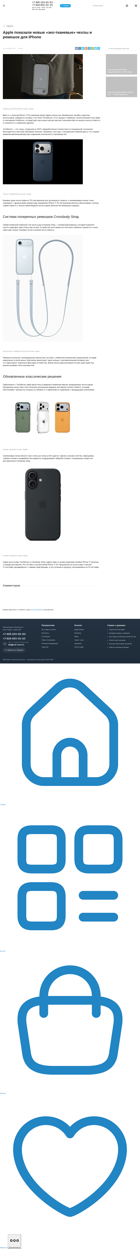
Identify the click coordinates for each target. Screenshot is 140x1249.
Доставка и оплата (49, 629)
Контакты (45, 633)
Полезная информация (50, 643)
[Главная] (4, 26)
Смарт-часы (79, 640)
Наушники (78, 643)
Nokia (76, 636)
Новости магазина (48, 640)
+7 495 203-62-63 (42, 2)
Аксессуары (79, 647)
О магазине (46, 636)
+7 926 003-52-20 (42, 5)
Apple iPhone (79, 629)
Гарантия (45, 647)
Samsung (77, 633)
